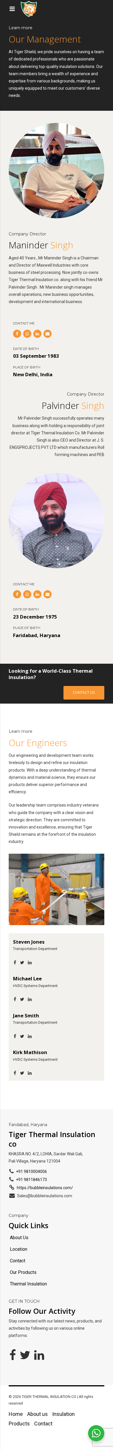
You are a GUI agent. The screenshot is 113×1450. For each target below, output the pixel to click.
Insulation (63, 1414)
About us (37, 1414)
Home (16, 1414)
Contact (43, 1424)
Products (19, 1424)
